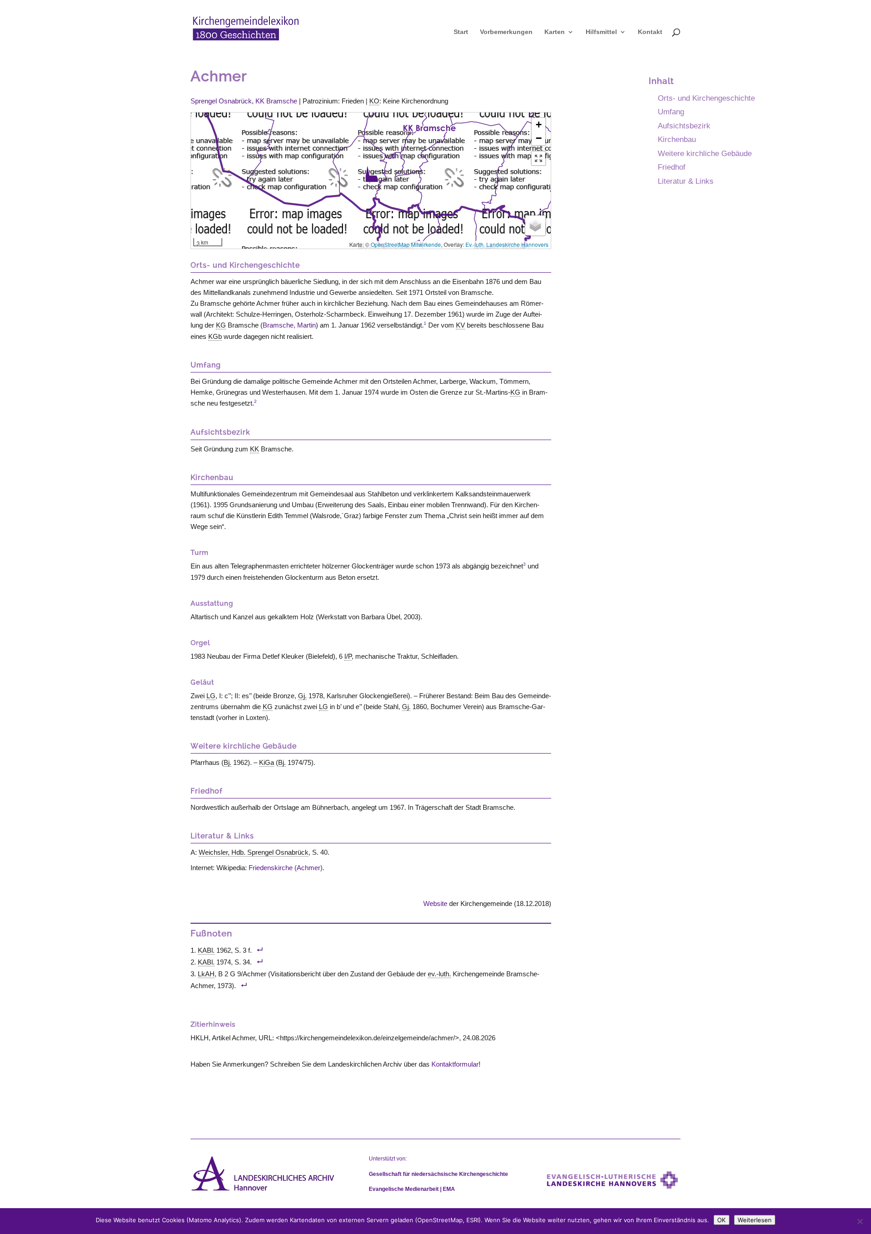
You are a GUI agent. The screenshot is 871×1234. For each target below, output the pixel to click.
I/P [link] (348, 656)
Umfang (671, 112)
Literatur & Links (686, 181)
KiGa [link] (266, 762)
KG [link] (221, 325)
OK (721, 1220)
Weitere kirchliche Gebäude (705, 153)
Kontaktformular (455, 1064)
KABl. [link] (206, 950)
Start (461, 32)
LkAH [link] (206, 974)
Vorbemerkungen (506, 32)
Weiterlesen (755, 1220)
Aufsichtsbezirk (684, 126)
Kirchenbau (677, 139)
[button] (371, 174)
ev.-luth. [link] (439, 974)
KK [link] (254, 449)
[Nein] (859, 1221)
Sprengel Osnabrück (221, 101)
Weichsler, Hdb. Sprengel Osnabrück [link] (253, 852)
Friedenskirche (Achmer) (286, 868)
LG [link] (210, 696)
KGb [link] (215, 336)
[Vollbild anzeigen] (538, 158)
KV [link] (460, 325)
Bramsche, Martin (289, 325)
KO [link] (374, 101)
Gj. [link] (302, 696)
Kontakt (650, 32)
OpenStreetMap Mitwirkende (406, 244)
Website (435, 903)
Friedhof (671, 167)
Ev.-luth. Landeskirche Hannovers (506, 244)
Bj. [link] (227, 762)
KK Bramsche (276, 101)
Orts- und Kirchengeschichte (706, 98)
